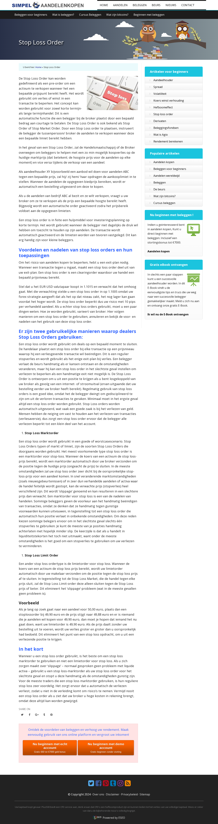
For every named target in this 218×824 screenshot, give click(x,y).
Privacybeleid (129, 794)
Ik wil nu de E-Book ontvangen (168, 314)
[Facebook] (98, 783)
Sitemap (145, 794)
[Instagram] (120, 783)
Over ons (98, 794)
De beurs (159, 189)
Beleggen (159, 182)
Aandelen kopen (163, 162)
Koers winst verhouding (168, 100)
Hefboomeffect (163, 107)
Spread (157, 87)
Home (38, 67)
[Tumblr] (112, 783)
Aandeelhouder (163, 80)
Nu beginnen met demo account (106, 747)
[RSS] (127, 783)
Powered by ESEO (114, 818)
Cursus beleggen (164, 203)
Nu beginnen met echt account (50, 747)
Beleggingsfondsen (165, 128)
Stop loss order (163, 114)
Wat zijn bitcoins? (164, 196)
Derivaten (159, 121)
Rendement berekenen (168, 141)
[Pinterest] (105, 783)
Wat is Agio (160, 134)
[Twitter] (90, 783)
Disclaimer (112, 794)
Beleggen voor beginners (169, 169)
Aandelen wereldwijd (166, 176)
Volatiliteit (159, 94)
